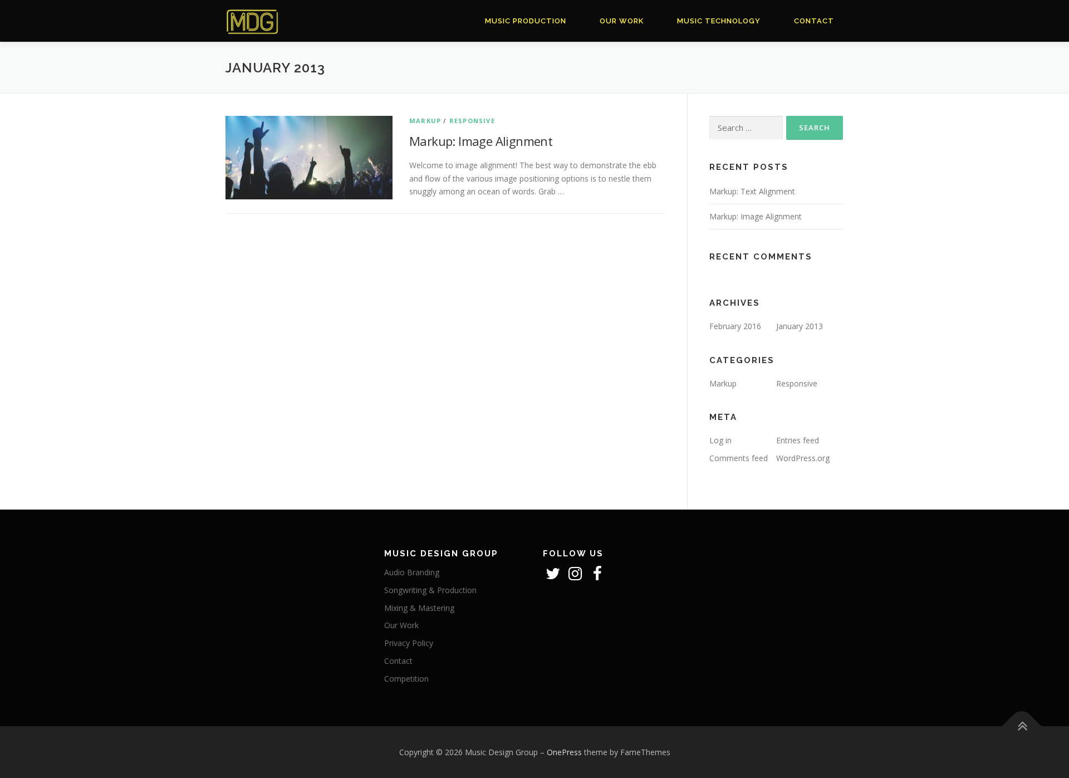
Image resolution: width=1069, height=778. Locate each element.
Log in (720, 440)
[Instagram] (576, 576)
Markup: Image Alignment (480, 141)
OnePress (564, 752)
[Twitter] (554, 576)
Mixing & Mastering (419, 608)
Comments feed (738, 458)
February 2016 (735, 326)
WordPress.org (803, 458)
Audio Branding (411, 572)
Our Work (622, 21)
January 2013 (799, 326)
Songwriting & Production (430, 590)
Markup (425, 120)
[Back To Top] (1022, 726)
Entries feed (797, 440)
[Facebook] (597, 576)
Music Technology (719, 21)
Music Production (525, 21)
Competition (406, 678)
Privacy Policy (408, 643)
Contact (814, 21)
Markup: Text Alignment (752, 191)
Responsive (472, 120)
